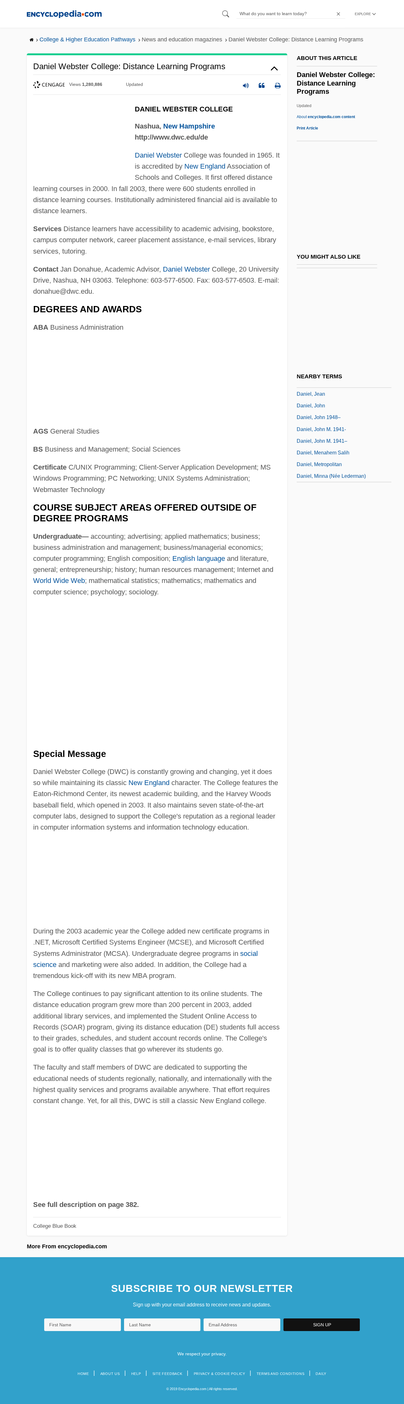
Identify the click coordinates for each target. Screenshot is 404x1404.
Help (136, 1374)
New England (204, 166)
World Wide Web (59, 581)
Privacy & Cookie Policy (219, 1374)
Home (83, 1374)
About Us (110, 1374)
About (326, 117)
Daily (321, 1374)
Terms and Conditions (281, 1374)
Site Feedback (167, 1374)
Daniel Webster (158, 155)
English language (198, 558)
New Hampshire (189, 126)
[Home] (64, 14)
